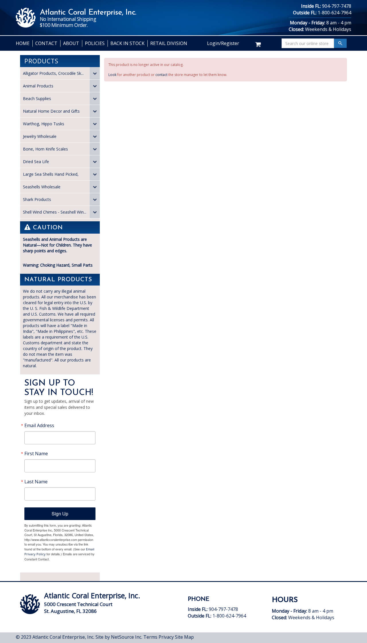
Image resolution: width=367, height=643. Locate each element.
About (71, 43)
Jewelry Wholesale (39, 136)
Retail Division (168, 43)
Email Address (39, 425)
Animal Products (38, 86)
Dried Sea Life (36, 161)
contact (161, 74)
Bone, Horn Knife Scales (45, 149)
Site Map (184, 637)
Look (112, 74)
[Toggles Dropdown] (95, 73)
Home (23, 43)
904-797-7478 (336, 6)
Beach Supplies (37, 98)
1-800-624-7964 (334, 12)
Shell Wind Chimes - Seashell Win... (54, 212)
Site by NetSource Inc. (118, 637)
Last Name (36, 481)
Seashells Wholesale (41, 186)
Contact (46, 43)
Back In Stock (127, 43)
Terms (150, 637)
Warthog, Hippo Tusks (43, 123)
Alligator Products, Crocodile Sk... (53, 73)
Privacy (166, 637)
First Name (36, 453)
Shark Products (37, 199)
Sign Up (60, 513)
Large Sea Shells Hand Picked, (51, 174)
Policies (95, 43)
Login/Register (223, 43)
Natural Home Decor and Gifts (51, 111)
